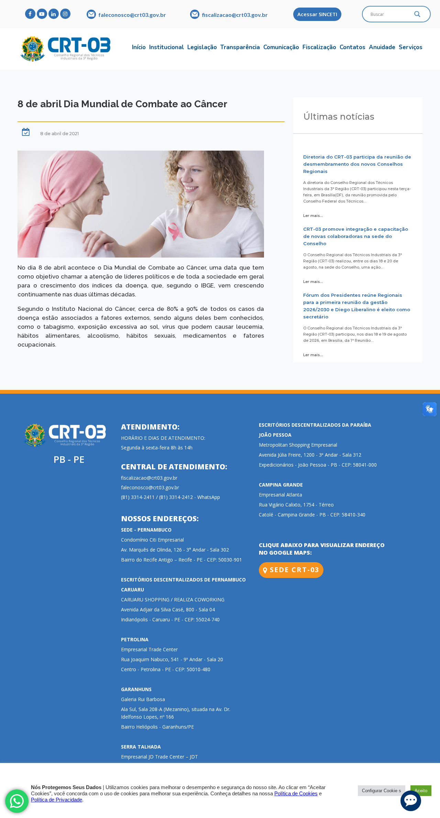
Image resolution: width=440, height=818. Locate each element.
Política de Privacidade (56, 800)
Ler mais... (313, 215)
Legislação (202, 47)
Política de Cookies (296, 793)
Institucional (166, 47)
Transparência (240, 47)
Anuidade (382, 47)
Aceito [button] (421, 790)
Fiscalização (319, 47)
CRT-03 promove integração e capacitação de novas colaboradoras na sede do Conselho (355, 236)
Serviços (410, 47)
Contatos (352, 47)
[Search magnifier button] (417, 15)
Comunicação (281, 47)
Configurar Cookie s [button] (381, 790)
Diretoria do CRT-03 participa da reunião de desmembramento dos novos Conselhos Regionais (357, 164)
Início (139, 47)
